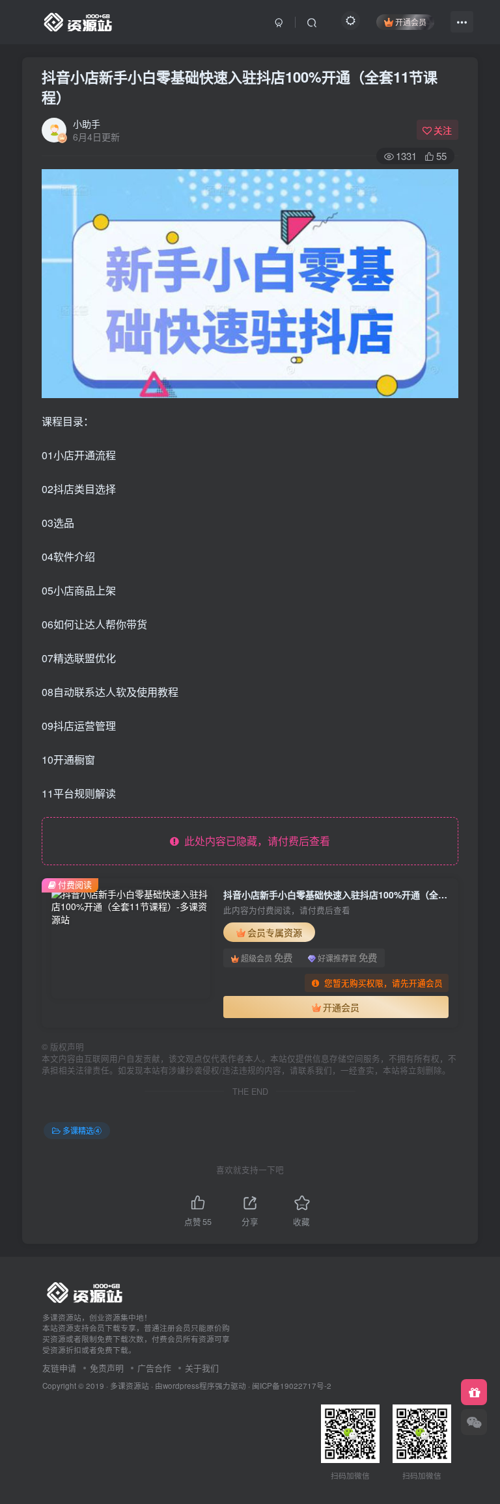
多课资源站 (129, 1385)
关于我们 (202, 1368)
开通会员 (410, 21)
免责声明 (107, 1368)
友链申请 (59, 1368)
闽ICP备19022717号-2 (291, 1385)
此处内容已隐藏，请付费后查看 (254, 840)
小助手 (86, 123)
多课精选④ (82, 1130)
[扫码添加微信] (474, 1422)
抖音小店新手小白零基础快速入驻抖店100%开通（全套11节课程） (240, 86)
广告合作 (154, 1368)
